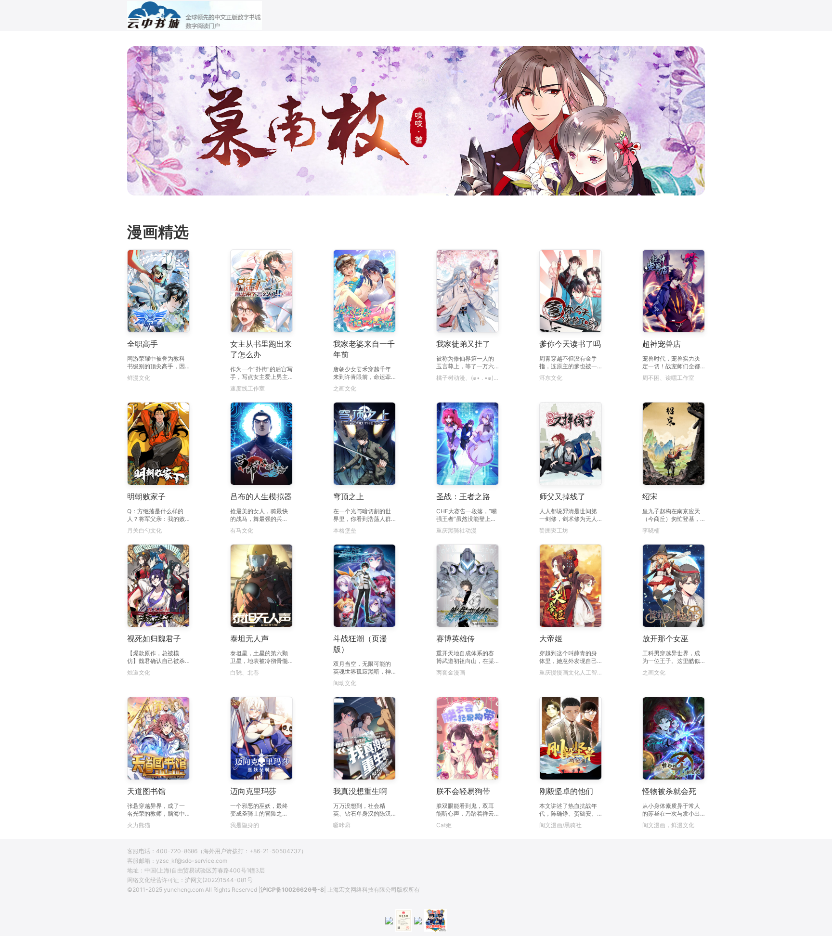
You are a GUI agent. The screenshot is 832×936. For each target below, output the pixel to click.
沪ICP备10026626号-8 (292, 889)
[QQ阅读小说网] (194, 15)
